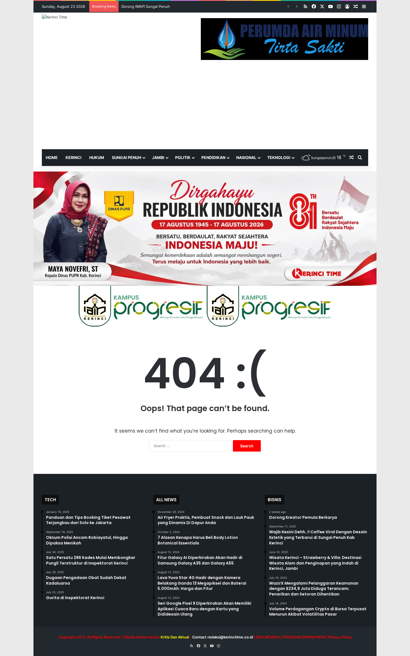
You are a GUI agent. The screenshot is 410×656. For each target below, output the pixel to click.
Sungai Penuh (126, 157)
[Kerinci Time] (54, 17)
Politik (182, 157)
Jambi (158, 157)
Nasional (246, 157)
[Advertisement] (205, 107)
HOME (52, 157)
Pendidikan (213, 157)
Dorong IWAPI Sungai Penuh (145, 6)
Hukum (96, 157)
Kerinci (73, 157)
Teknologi (278, 157)
